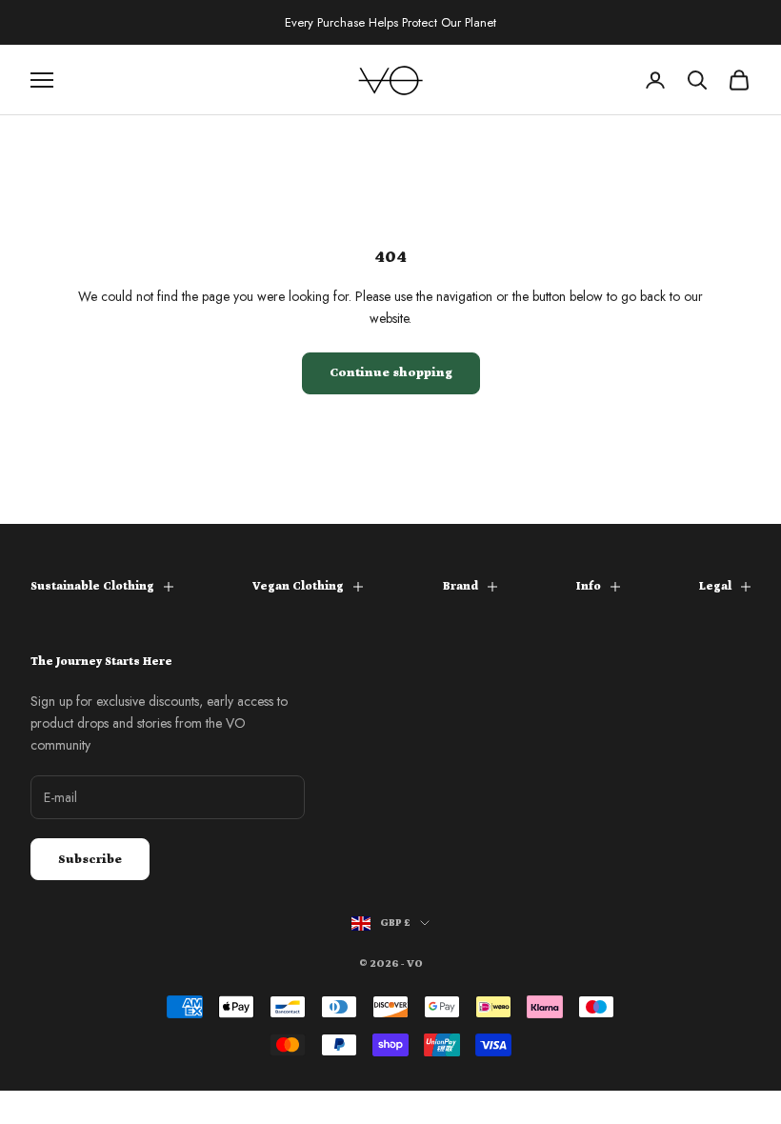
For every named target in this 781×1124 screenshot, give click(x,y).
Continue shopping (391, 373)
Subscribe (90, 860)
